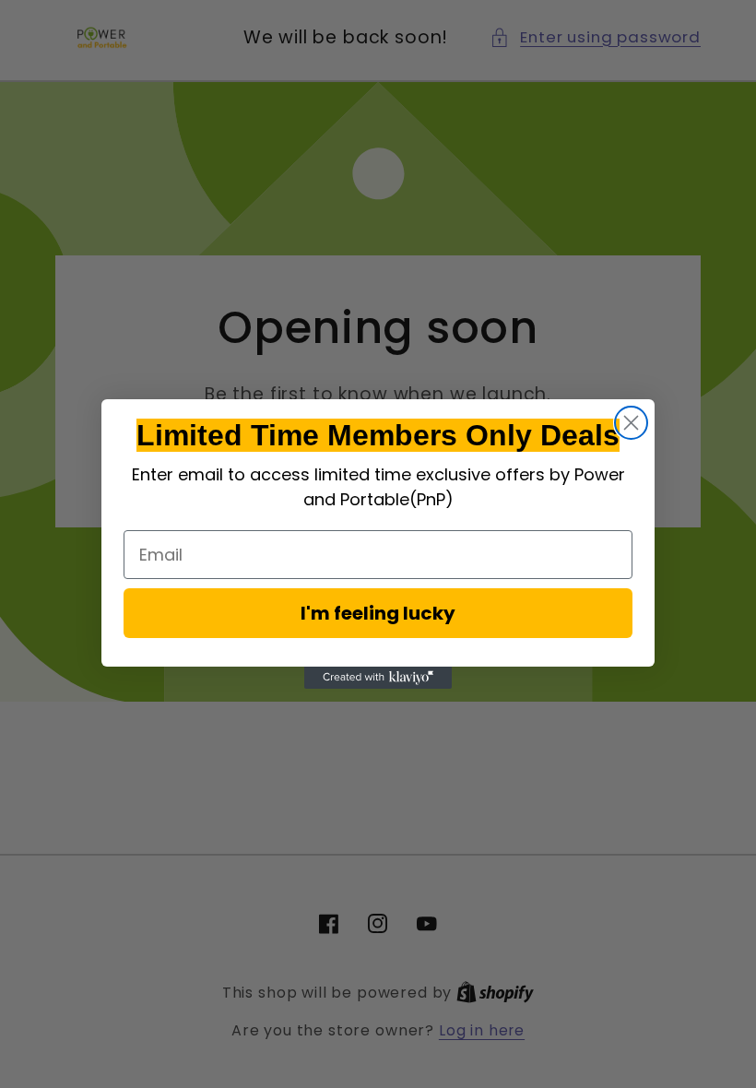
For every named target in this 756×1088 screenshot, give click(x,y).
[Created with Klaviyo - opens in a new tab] (378, 678)
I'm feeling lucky (378, 613)
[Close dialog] (631, 423)
